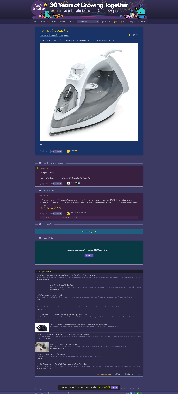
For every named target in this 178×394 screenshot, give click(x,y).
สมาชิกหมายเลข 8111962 (78, 213)
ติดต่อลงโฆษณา (138, 389)
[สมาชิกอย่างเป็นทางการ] (76, 151)
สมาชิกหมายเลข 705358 (57, 289)
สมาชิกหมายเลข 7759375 (48, 217)
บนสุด (39, 393)
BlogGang (38, 389)
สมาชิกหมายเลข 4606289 (44, 339)
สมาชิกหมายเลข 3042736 (57, 348)
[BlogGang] (79, 183)
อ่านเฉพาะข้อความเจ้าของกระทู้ (59, 393)
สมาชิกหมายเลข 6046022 (44, 279)
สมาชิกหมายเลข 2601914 (57, 329)
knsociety (39, 358)
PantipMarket (47, 389)
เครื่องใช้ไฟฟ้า (45, 35)
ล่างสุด (45, 393)
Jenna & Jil (40, 309)
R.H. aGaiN (40, 319)
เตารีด (61, 35)
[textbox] (88, 21)
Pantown (54, 389)
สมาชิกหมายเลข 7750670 (68, 217)
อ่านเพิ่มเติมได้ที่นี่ (104, 387)
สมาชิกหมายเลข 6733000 (44, 368)
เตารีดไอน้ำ (54, 35)
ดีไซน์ (38, 299)
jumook (72, 150)
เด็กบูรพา (73, 183)
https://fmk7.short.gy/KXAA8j (50, 208)
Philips (66, 35)
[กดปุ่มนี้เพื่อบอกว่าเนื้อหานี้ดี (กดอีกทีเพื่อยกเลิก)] (43, 151)
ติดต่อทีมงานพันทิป (126, 389)
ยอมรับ (115, 387)
